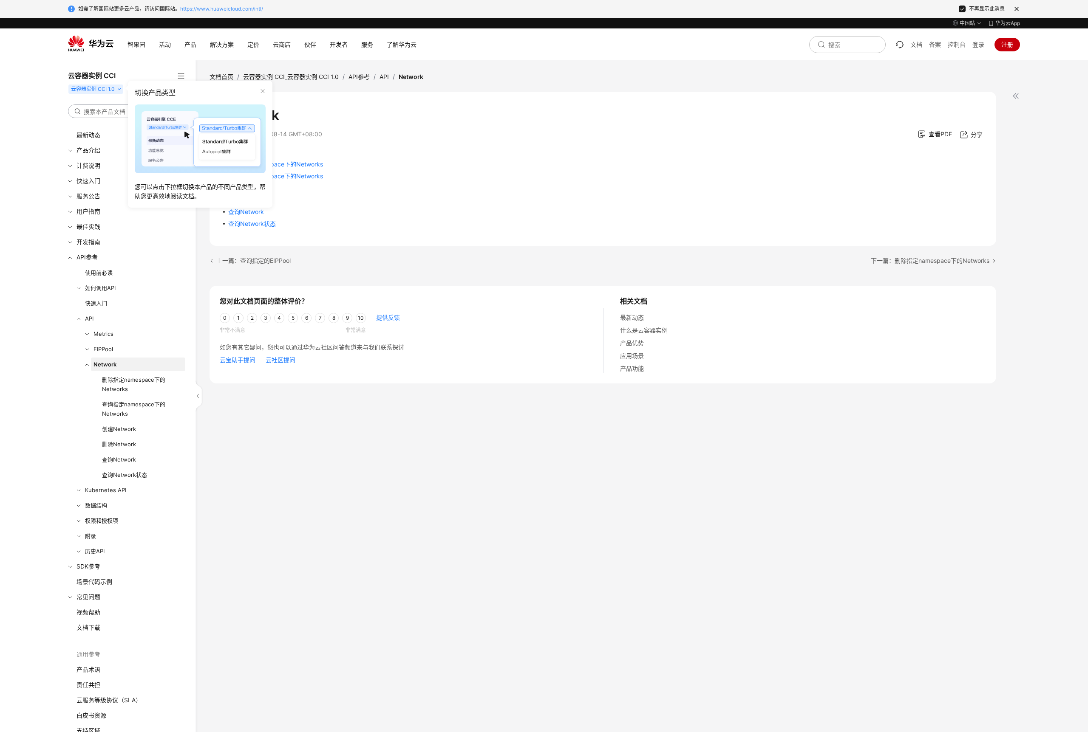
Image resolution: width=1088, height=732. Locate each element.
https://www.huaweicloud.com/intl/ (221, 9)
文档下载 (88, 627)
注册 (1007, 44)
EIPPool (103, 349)
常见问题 (88, 596)
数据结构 (96, 505)
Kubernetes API (105, 490)
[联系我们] (900, 44)
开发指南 (88, 241)
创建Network (119, 428)
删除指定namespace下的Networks (133, 384)
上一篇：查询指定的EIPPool (253, 260)
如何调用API (100, 287)
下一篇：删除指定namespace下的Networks (930, 260)
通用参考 (88, 654)
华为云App (1007, 23)
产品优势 (632, 342)
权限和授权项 (101, 520)
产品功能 (632, 368)
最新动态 (632, 317)
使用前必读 (99, 272)
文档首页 (221, 76)
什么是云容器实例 (644, 330)
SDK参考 (88, 566)
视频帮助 (88, 612)
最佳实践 (88, 226)
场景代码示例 (94, 581)
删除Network (119, 444)
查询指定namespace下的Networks (133, 409)
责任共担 (88, 684)
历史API (95, 551)
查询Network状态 (124, 474)
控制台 (957, 44)
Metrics (103, 333)
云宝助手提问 (237, 359)
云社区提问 (280, 359)
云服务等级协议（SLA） (109, 700)
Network (105, 364)
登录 (978, 44)
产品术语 (88, 669)
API (89, 318)
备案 (935, 44)
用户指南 (88, 211)
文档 (916, 44)
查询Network (119, 459)
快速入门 (96, 303)
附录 (90, 535)
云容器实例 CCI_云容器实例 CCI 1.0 (291, 76)
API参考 (87, 257)
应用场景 (632, 355)
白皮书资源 (91, 715)
